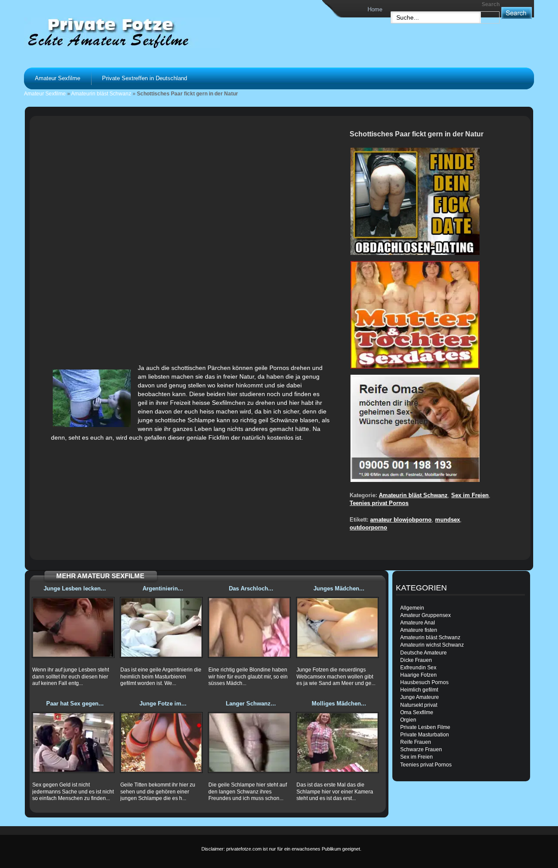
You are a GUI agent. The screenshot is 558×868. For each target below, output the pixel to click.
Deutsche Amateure (423, 653)
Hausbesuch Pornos (424, 682)
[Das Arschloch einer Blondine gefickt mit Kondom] (249, 627)
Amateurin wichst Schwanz (432, 645)
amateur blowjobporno (401, 519)
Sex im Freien (470, 495)
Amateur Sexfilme (57, 78)
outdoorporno (368, 527)
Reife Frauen (415, 742)
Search (491, 4)
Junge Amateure (419, 697)
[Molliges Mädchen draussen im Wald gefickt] (337, 742)
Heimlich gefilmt (419, 690)
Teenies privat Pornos (379, 503)
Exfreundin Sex (418, 668)
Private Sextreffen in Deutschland (144, 78)
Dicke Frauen (416, 660)
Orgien (408, 720)
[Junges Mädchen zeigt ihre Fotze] (337, 627)
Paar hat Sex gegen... (75, 703)
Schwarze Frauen (421, 749)
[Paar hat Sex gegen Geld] (73, 742)
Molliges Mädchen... (339, 703)
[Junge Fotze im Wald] (161, 742)
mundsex (447, 519)
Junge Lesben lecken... (75, 588)
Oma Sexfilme (416, 712)
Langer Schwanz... (251, 703)
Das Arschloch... (251, 588)
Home (374, 9)
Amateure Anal (417, 623)
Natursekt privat (418, 705)
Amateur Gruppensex (425, 615)
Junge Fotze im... (163, 703)
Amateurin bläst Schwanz (101, 94)
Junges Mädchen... (338, 588)
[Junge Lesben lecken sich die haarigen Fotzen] (73, 627)
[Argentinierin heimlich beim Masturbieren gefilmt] (161, 627)
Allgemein (412, 608)
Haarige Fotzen (418, 675)
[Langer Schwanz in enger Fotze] (249, 742)
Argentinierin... (163, 588)
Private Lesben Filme (425, 727)
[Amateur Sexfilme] (133, 32)
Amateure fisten (418, 630)
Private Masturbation (424, 735)
